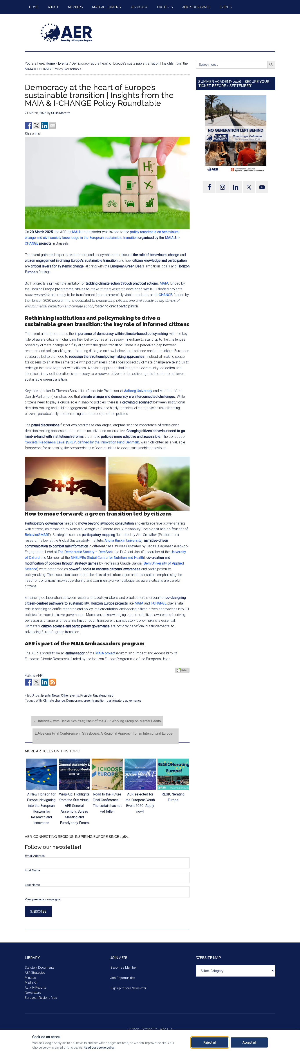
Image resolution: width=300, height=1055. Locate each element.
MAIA (76, 232)
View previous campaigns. (43, 899)
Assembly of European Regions (66, 33)
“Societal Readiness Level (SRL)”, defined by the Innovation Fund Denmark (82, 442)
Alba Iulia (166, 1029)
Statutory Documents (39, 967)
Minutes (30, 977)
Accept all (249, 1042)
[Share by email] (52, 125)
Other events (70, 695)
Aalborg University (138, 391)
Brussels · (134, 1029)
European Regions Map (41, 997)
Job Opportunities (122, 978)
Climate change (54, 700)
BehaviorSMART (37, 535)
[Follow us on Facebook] (28, 682)
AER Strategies (35, 972)
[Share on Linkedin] (44, 125)
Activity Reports (35, 987)
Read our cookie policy (99, 1047)
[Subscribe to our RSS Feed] (52, 682)
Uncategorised (103, 695)
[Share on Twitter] (36, 125)
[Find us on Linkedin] (44, 682)
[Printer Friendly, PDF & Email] (182, 670)
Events (46, 695)
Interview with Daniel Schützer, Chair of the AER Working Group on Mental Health (97, 721)
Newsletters (33, 992)
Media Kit (31, 982)
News (56, 695)
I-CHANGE (164, 295)
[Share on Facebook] (28, 125)
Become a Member (123, 967)
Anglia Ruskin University (123, 540)
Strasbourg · (151, 1029)
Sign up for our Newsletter (128, 988)
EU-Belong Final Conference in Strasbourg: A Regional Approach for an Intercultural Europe (104, 736)
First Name (32, 870)
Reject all (210, 1042)
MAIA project (105, 653)
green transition (94, 700)
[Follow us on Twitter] (36, 682)
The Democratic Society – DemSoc (85, 552)
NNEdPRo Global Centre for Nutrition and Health (107, 558)
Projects (86, 695)
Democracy (74, 700)
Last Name (32, 884)
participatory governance (124, 700)
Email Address (35, 855)
